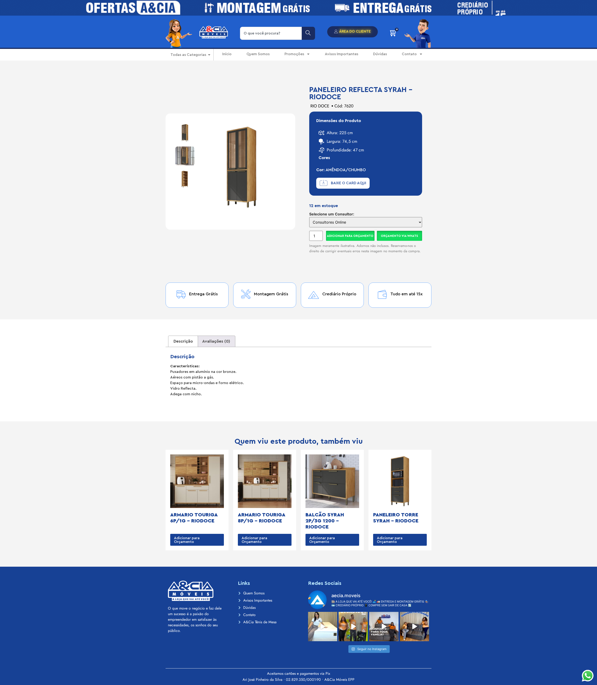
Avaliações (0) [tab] (216, 341)
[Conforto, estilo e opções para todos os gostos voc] (414, 626)
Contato (409, 54)
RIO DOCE (319, 106)
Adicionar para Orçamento (350, 235)
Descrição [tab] (183, 341)
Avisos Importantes (341, 54)
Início (227, 54)
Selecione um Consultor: (331, 214)
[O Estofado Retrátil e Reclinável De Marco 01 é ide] (383, 626)
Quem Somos (258, 54)
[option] (185, 132)
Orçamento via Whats (399, 235)
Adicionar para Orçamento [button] (187, 540)
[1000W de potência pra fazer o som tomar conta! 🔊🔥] (353, 626)
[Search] (308, 33)
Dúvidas (380, 54)
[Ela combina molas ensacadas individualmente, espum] (322, 626)
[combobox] (271, 33)
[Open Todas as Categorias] (209, 55)
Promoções (294, 54)
